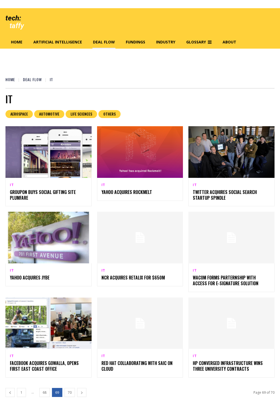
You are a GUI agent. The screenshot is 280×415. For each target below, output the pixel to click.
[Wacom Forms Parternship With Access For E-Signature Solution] (231, 237)
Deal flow (32, 79)
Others (109, 114)
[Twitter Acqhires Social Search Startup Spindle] (231, 152)
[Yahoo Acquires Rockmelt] (140, 152)
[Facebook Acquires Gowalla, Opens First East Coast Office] (48, 323)
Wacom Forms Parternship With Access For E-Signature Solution (225, 280)
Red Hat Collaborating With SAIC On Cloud (137, 366)
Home (10, 79)
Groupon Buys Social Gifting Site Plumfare (43, 195)
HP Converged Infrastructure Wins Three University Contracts (228, 366)
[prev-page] (10, 392)
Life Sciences (81, 114)
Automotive (49, 114)
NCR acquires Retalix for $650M (133, 277)
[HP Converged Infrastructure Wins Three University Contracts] (231, 323)
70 (70, 392)
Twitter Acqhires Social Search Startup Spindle (225, 195)
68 (44, 392)
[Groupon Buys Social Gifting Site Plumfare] (48, 152)
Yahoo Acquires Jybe (29, 277)
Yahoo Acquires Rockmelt (126, 192)
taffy (17, 26)
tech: (13, 18)
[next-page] (81, 392)
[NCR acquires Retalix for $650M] (140, 237)
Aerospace (19, 114)
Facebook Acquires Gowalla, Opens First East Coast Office (44, 366)
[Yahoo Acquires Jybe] (48, 237)
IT (12, 185)
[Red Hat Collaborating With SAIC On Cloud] (140, 323)
